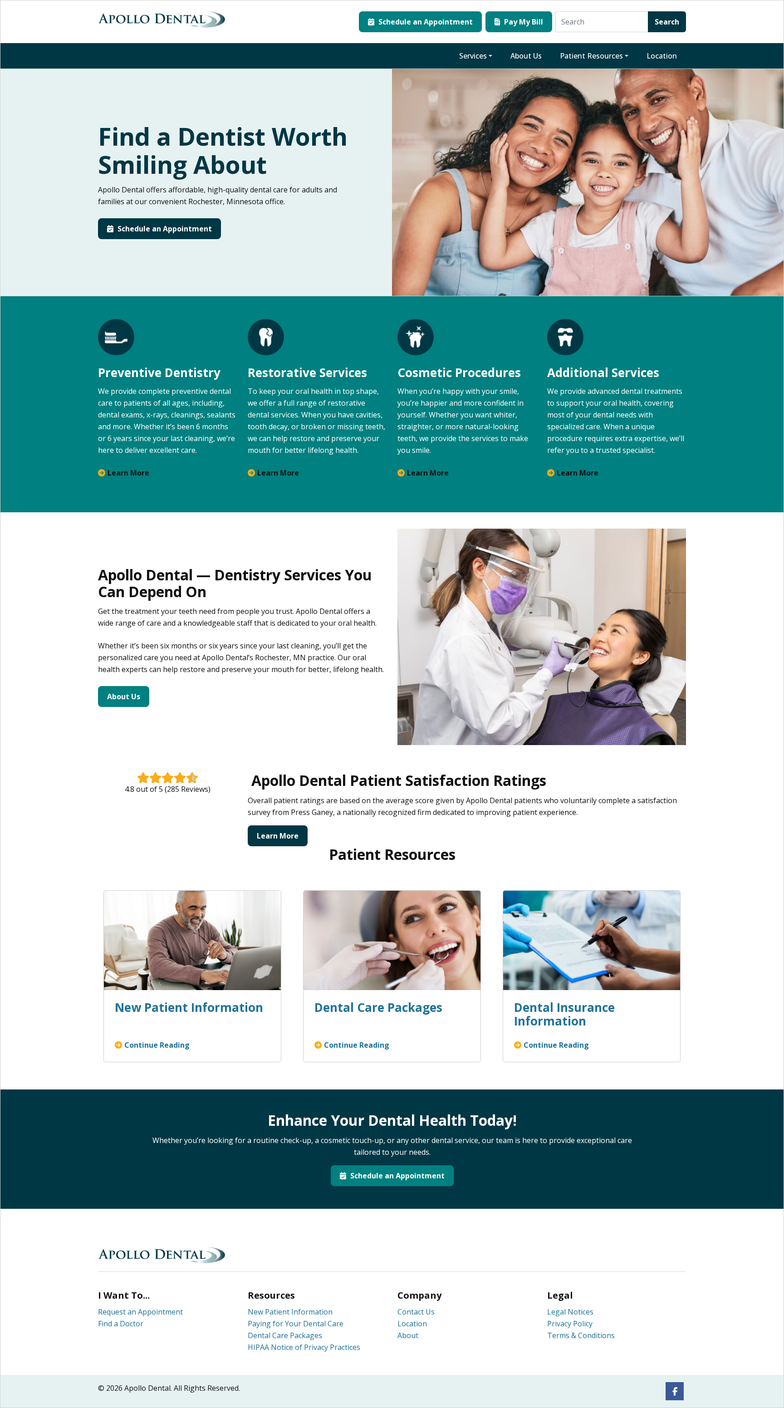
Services (473, 56)
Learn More (128, 473)
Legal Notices (570, 1312)
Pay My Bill (522, 22)
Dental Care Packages (285, 1335)
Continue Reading (157, 1045)
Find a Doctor (120, 1324)
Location (662, 56)
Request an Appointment (140, 1312)
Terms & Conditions (581, 1335)
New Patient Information (290, 1312)
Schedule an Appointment (425, 22)
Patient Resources (591, 56)
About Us (526, 56)
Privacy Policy (570, 1324)
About (407, 1335)
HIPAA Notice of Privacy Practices (304, 1347)
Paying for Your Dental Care (295, 1324)
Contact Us (416, 1312)
